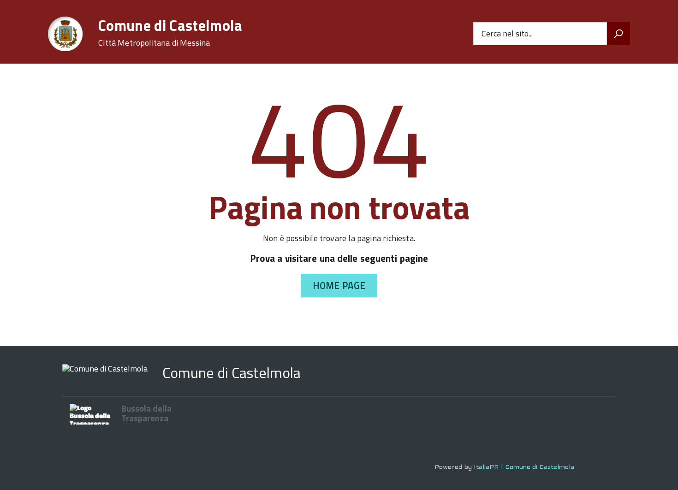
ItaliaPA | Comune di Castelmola (524, 467)
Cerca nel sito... (507, 34)
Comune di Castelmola (170, 32)
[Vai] (618, 33)
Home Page (339, 285)
